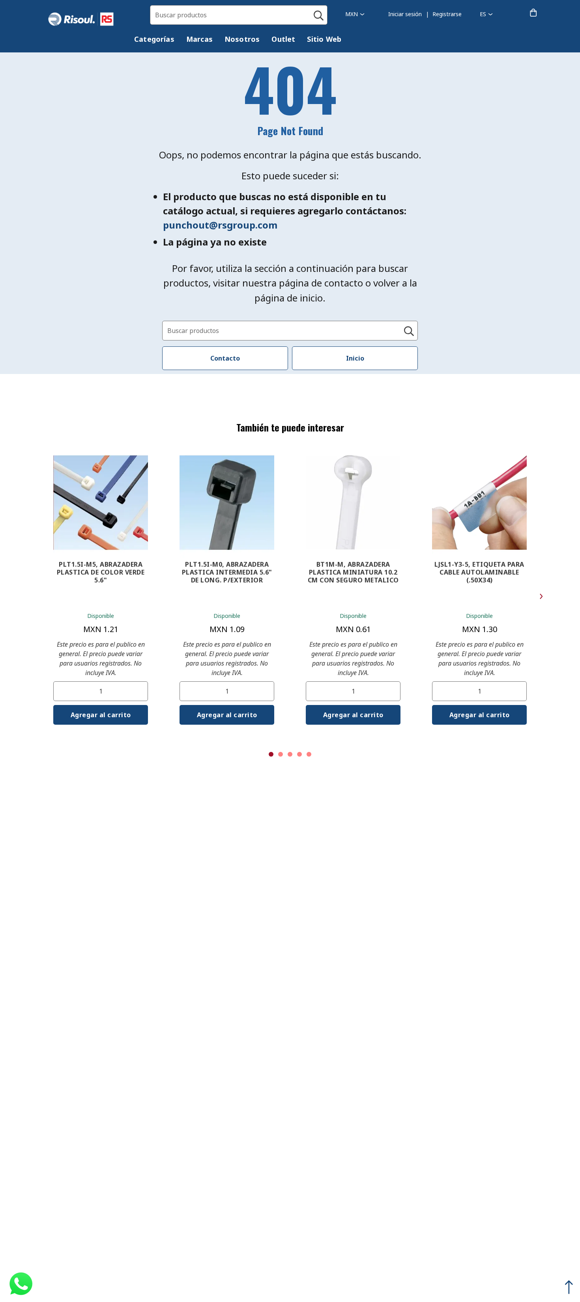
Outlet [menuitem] (283, 39)
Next (541, 596)
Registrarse (447, 14)
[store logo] (88, 19)
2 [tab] (280, 754)
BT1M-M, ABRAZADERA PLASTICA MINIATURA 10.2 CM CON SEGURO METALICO (353, 572)
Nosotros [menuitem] (242, 39)
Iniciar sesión (405, 14)
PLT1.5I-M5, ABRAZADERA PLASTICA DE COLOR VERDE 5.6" (101, 572)
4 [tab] (299, 754)
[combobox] (238, 15)
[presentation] (154, 39)
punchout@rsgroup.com (220, 224)
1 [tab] (271, 754)
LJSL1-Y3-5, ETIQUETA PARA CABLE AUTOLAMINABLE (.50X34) (479, 572)
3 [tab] (290, 754)
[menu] (243, 40)
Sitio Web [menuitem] (324, 39)
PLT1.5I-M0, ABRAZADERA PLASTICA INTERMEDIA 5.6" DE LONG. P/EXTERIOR (227, 572)
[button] (355, 14)
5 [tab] (309, 754)
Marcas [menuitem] (199, 39)
